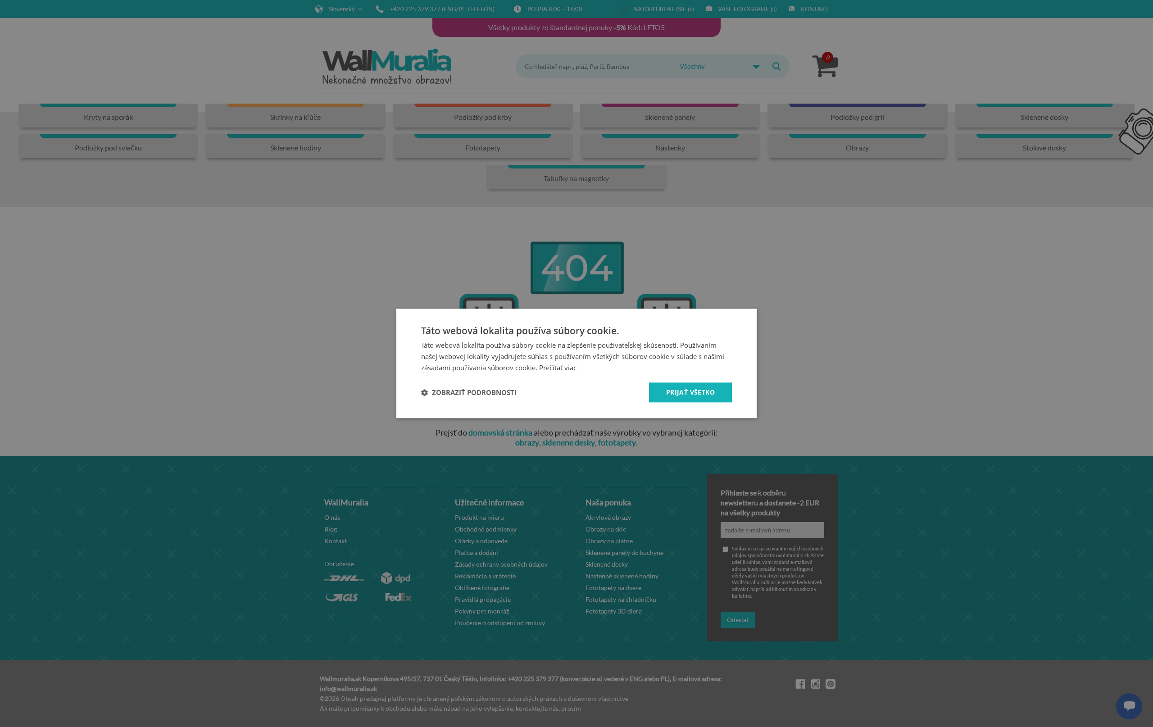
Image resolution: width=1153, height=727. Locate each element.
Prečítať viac (557, 367)
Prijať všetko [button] (690, 392)
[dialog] (576, 363)
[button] (469, 392)
